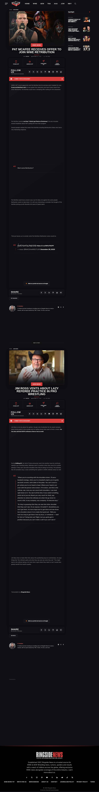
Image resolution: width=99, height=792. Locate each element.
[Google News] (37, 71)
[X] (33, 71)
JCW (63, 4)
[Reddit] (60, 71)
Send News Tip (9, 781)
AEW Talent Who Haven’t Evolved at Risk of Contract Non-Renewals (74, 49)
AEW (42, 4)
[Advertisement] (22, 187)
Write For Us (21, 781)
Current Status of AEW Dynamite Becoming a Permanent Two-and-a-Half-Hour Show (74, 20)
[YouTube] (49, 71)
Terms (92, 781)
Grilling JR (18, 463)
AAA (56, 4)
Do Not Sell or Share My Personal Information (49, 790)
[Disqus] (36, 704)
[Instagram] (53, 71)
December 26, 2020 (48, 249)
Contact (54, 781)
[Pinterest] (45, 71)
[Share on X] (45, 292)
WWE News (15, 9)
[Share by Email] (60, 292)
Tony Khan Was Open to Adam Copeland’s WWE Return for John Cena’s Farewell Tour (73, 30)
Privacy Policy (82, 781)
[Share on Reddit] (56, 292)
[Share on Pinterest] (53, 292)
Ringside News (25, 592)
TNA (49, 4)
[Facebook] (29, 71)
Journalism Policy (67, 781)
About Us (44, 781)
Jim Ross (13, 635)
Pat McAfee (14, 298)
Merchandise (34, 781)
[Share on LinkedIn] (49, 292)
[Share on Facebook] (41, 292)
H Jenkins (26, 56)
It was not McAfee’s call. (18, 87)
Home (27, 4)
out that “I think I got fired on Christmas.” (35, 121)
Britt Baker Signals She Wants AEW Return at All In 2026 (74, 39)
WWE (35, 4)
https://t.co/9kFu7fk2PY (45, 246)
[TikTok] (67, 777)
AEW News (15, 348)
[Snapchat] (56, 71)
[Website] (58, 307)
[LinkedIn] (41, 71)
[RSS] (72, 777)
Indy (70, 4)
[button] (75, 3)
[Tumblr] (52, 777)
